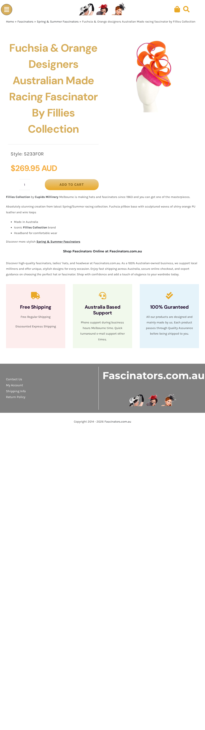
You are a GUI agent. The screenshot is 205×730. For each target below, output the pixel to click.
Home (10, 21)
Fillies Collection (18, 197)
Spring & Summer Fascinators (58, 21)
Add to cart (71, 184)
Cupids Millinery (46, 197)
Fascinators (25, 21)
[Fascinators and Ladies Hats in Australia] (103, 9)
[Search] (186, 9)
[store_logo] (152, 395)
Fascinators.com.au (153, 375)
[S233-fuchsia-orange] (149, 74)
